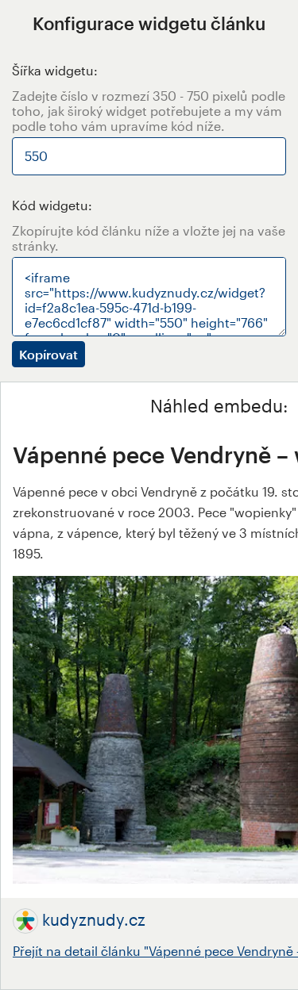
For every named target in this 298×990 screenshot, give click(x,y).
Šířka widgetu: (55, 70)
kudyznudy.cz (93, 919)
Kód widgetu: (52, 205)
